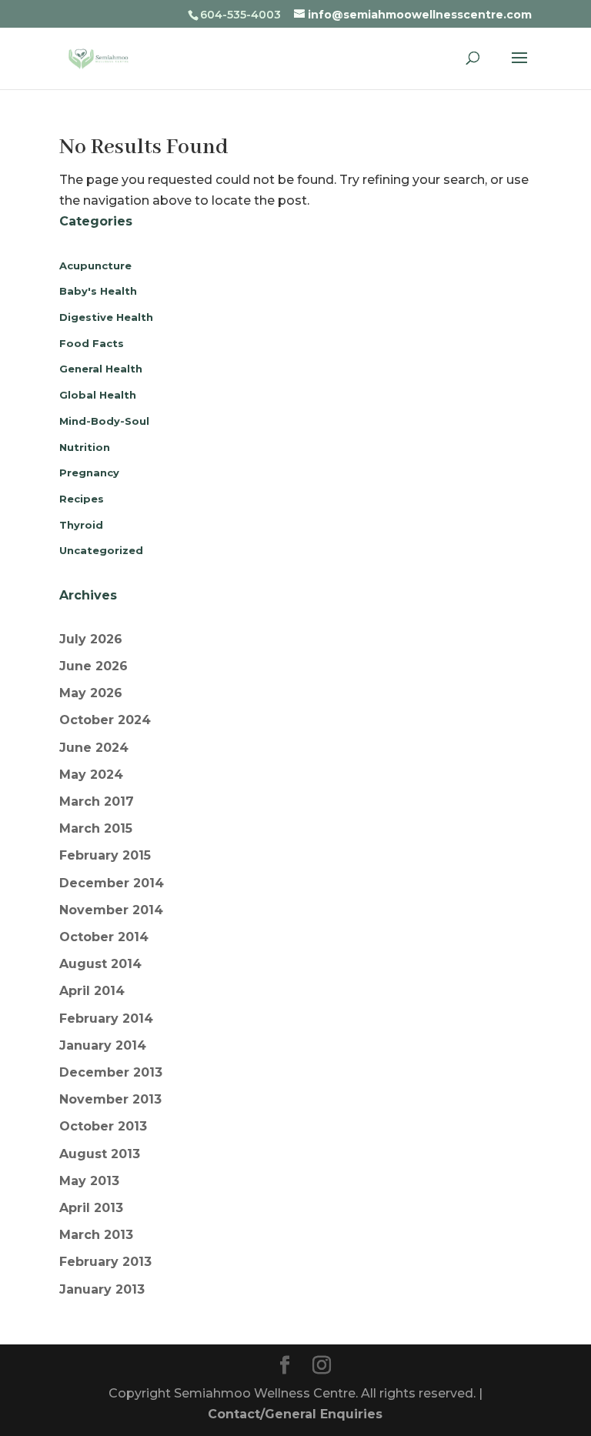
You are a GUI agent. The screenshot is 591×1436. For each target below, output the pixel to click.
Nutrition (84, 447)
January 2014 (102, 1045)
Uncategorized (101, 550)
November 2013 (110, 1099)
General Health (100, 368)
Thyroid (81, 525)
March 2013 (96, 1234)
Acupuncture (95, 265)
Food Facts (91, 343)
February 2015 (105, 855)
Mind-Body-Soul (104, 421)
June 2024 (94, 747)
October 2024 (105, 720)
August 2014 (100, 964)
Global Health (97, 395)
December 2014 (111, 883)
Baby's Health (98, 291)
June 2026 (93, 666)
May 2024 (91, 774)
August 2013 (99, 1154)
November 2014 (111, 910)
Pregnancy (89, 472)
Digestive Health (106, 317)
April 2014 (92, 990)
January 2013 (102, 1289)
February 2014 (106, 1018)
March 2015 (95, 828)
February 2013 (105, 1261)
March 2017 (96, 801)
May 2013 (89, 1181)
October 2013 (103, 1126)
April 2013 (91, 1208)
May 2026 (90, 693)
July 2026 (90, 639)
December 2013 (110, 1072)
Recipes (81, 499)
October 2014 (104, 937)
